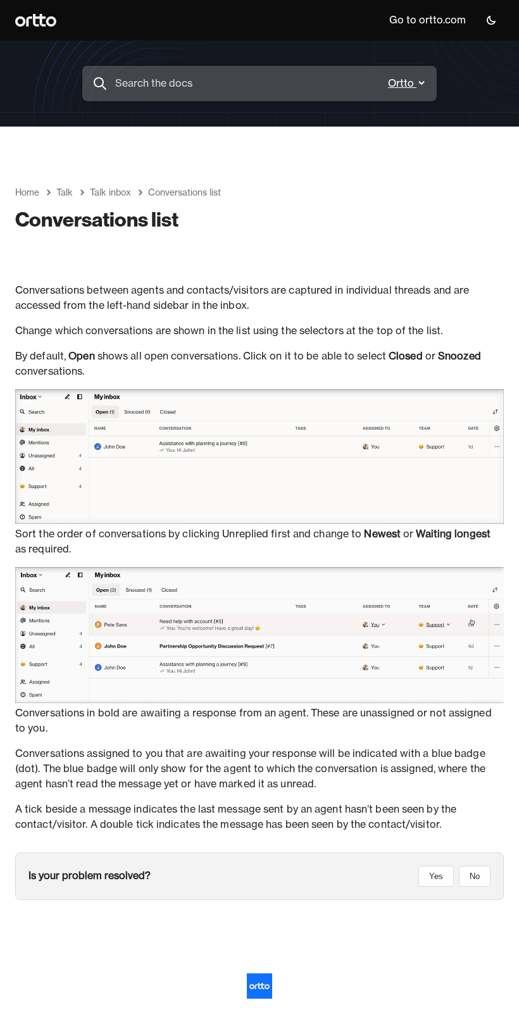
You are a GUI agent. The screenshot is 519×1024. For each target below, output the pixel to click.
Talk (64, 193)
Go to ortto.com (427, 20)
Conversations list (184, 193)
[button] (491, 20)
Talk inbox (110, 193)
